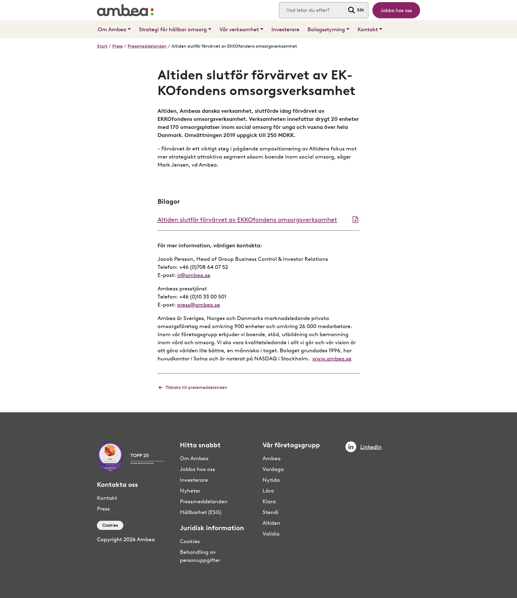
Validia (271, 533)
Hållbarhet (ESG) (200, 512)
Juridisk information (212, 528)
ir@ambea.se (193, 275)
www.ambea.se (331, 358)
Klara (269, 501)
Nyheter (190, 490)
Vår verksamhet (239, 29)
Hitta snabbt (200, 445)
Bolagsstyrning (326, 29)
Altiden (271, 523)
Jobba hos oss (396, 10)
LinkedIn (371, 447)
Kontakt (368, 29)
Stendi (270, 512)
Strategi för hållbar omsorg (173, 29)
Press (117, 46)
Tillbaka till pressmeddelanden (196, 387)
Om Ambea (112, 29)
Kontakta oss (117, 484)
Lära (268, 490)
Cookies (110, 525)
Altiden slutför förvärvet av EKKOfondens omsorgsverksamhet (247, 219)
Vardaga (273, 469)
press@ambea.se (198, 304)
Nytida (271, 480)
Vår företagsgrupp (291, 445)
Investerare (285, 29)
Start (102, 46)
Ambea (272, 458)
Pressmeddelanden (147, 46)
